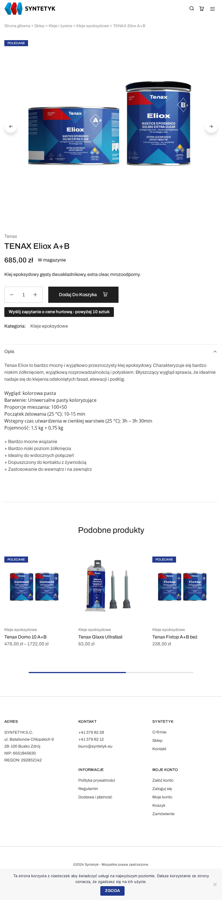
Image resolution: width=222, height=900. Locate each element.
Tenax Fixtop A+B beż (174, 636)
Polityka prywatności (96, 780)
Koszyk (158, 805)
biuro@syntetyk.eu (95, 746)
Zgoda (112, 890)
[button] (133, 559)
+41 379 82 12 (91, 739)
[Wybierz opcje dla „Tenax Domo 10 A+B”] (59, 559)
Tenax (10, 236)
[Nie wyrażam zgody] (215, 884)
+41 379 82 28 (91, 732)
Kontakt (159, 749)
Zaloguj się (162, 789)
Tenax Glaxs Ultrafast (100, 636)
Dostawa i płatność (95, 797)
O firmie (159, 732)
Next (211, 126)
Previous (10, 126)
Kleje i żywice (60, 26)
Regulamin (88, 789)
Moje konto (162, 797)
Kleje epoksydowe (92, 26)
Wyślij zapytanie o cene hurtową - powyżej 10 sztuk (59, 311)
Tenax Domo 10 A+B (25, 636)
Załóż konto (162, 780)
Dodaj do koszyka (78, 294)
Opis (9, 351)
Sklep (39, 26)
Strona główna (17, 26)
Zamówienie (163, 814)
